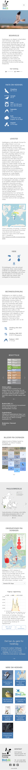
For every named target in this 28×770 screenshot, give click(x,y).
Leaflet (12, 226)
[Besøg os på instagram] (14, 765)
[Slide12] (17, 462)
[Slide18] (11, 468)
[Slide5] (5, 454)
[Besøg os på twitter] (18, 765)
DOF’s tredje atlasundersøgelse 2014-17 (14, 513)
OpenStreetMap (18, 226)
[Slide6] (11, 454)
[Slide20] (17, 470)
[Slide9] (5, 458)
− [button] (4, 208)
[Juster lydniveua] (15, 71)
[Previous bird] (1, 18)
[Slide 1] (14, 659)
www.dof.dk (14, 768)
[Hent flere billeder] (14, 474)
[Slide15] (23, 464)
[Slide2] (17, 449)
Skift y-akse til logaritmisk (8, 627)
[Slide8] (17, 457)
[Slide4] (17, 453)
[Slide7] (23, 455)
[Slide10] (11, 460)
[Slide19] (23, 469)
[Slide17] (5, 467)
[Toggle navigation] (24, 5)
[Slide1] (14, 399)
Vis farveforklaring (21, 627)
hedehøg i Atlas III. (17, 515)
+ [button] (4, 206)
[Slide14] (11, 464)
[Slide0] (13, 399)
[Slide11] (23, 460)
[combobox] (14, 583)
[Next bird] (26, 18)
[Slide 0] (13, 659)
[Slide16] (17, 466)
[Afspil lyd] (6, 72)
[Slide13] (5, 463)
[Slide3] (23, 449)
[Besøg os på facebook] (10, 765)
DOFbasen (5, 443)
